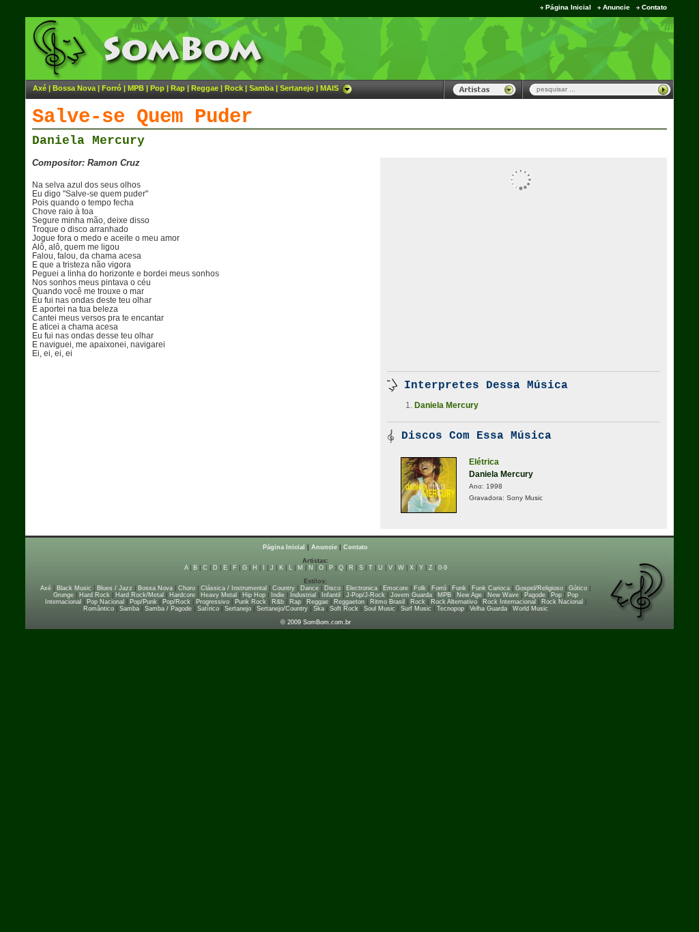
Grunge (63, 595)
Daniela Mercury (88, 140)
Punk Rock (250, 601)
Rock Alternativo (454, 601)
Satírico (208, 608)
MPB (136, 88)
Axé (39, 88)
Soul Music (379, 608)
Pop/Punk (143, 601)
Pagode (534, 595)
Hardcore (182, 595)
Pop (157, 88)
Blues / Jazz (114, 588)
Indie (278, 595)
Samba (261, 88)
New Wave (503, 595)
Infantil (331, 595)
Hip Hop (254, 595)
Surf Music (416, 608)
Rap (178, 88)
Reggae (204, 88)
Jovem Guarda (411, 595)
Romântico (98, 608)
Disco (332, 588)
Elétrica (484, 462)
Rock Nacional (562, 601)
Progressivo (212, 601)
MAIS (329, 88)
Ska (318, 608)
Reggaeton (349, 601)
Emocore (395, 588)
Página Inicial (568, 7)
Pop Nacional (105, 601)
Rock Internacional (509, 601)
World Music (530, 608)
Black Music (74, 588)
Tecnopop (450, 608)
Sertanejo (297, 88)
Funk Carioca (491, 588)
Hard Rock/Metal (139, 595)
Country (283, 588)
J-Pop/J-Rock (365, 595)
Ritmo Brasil (387, 601)
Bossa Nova (74, 88)
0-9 (442, 567)
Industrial (303, 595)
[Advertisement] (504, 47)
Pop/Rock (176, 601)
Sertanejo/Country (282, 608)
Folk (420, 588)
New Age (469, 595)
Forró (112, 88)
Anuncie (616, 7)
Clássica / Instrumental (234, 588)
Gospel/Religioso (539, 588)
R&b (278, 601)
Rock (234, 88)
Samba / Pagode (168, 608)
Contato (654, 7)
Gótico (578, 588)
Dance (309, 588)
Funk (459, 588)
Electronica (361, 588)
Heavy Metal (219, 595)
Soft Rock (344, 608)
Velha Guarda (488, 608)
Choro (186, 588)
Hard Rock (94, 595)
